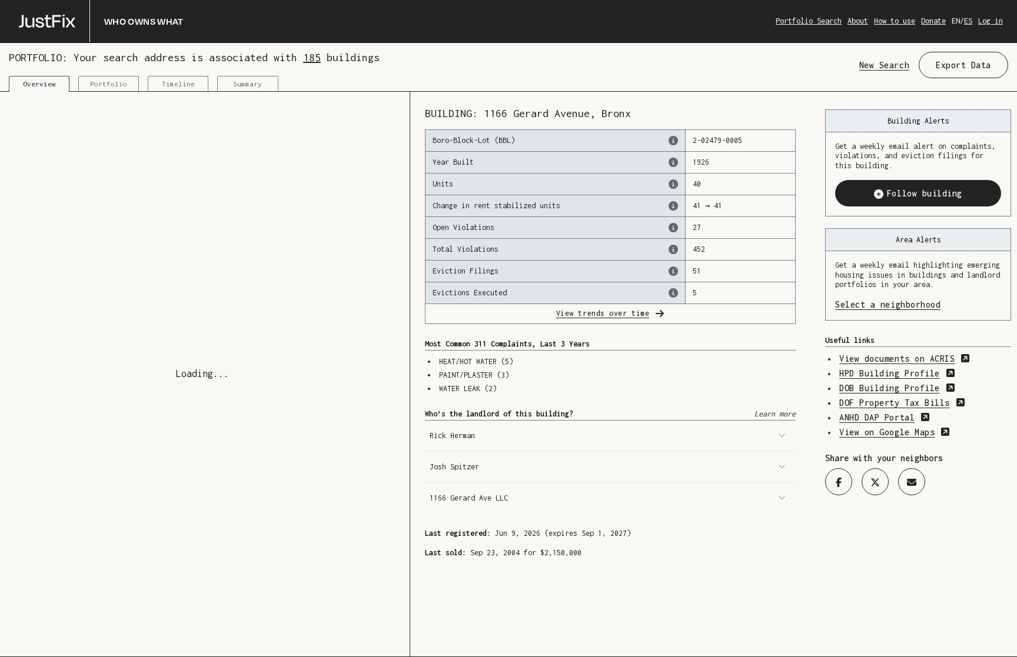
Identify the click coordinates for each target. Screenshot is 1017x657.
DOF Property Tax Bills (902, 403)
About (858, 20)
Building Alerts (918, 120)
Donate (933, 20)
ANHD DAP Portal (884, 417)
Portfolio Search (809, 20)
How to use (894, 20)
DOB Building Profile (897, 388)
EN (956, 20)
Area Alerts (918, 239)
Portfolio (108, 84)
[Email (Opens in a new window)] (911, 481)
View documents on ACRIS (904, 358)
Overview (39, 84)
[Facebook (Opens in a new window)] (838, 481)
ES (968, 20)
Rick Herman (452, 435)
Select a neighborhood (918, 304)
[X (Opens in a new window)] (875, 481)
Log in (990, 20)
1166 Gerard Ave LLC (469, 497)
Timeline (178, 84)
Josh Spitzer (454, 466)
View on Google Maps (894, 432)
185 (312, 57)
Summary (247, 84)
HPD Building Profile (897, 373)
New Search (884, 65)
